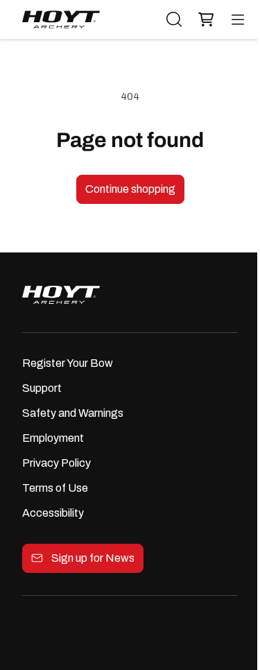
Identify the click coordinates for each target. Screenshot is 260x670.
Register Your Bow (67, 363)
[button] (202, 19)
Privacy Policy (56, 463)
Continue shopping (130, 189)
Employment (53, 438)
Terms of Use (55, 488)
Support (42, 388)
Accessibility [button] (53, 513)
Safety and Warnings (72, 413)
